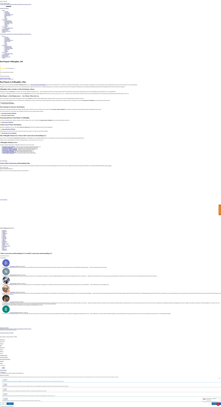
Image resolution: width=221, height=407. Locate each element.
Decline (3, 403)
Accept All (10, 403)
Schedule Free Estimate (4, 8)
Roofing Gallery (8, 15)
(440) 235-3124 (6, 3)
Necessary (5, 379)
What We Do (7, 12)
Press (6, 17)
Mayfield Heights (5, 243)
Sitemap (1, 375)
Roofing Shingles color (9, 14)
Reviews (3, 32)
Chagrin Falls (4, 233)
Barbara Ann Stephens (14, 312)
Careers (6, 18)
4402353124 (2, 339)
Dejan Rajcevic (12, 266)
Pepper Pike (4, 246)
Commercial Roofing (4, 357)
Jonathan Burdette (13, 283)
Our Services (4, 19)
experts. (109, 165)
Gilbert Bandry (12, 292)
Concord (3, 235)
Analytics (5, 388)
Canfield (3, 232)
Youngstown (4, 250)
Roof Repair (7, 23)
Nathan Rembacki (13, 274)
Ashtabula (4, 230)
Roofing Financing (5, 29)
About (3, 10)
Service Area (2, 347)
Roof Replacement (8, 20)
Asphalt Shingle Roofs (9, 53)
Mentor (3, 244)
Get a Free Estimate (3, 160)
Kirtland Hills (4, 241)
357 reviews (3, 257)
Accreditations (7, 13)
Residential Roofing (8, 21)
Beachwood (4, 231)
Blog (5, 16)
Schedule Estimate (3, 370)
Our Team (6, 11)
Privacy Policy (6, 375)
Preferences (5, 393)
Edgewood (4, 237)
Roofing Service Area (6, 31)
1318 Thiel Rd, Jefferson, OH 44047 (6, 332)
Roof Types (4, 26)
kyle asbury (12, 301)
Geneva (3, 239)
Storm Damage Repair (9, 22)
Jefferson (4, 240)
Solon (3, 247)
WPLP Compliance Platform (8, 406)
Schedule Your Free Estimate (5, 78)
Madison (3, 242)
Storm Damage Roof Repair (5, 359)
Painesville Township (6, 245)
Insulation (6, 25)
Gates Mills (4, 238)
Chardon (3, 234)
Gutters (6, 24)
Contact (1, 349)
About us (1, 343)
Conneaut (4, 236)
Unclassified (6, 398)
